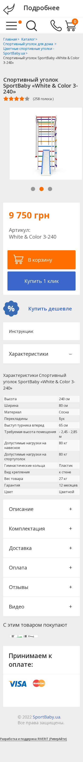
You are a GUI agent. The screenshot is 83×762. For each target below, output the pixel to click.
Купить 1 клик (41, 280)
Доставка (40, 547)
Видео (40, 606)
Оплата (40, 567)
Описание (40, 508)
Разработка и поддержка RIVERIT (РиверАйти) (33, 739)
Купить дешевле (50, 308)
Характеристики (40, 353)
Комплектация (40, 528)
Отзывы (40, 586)
